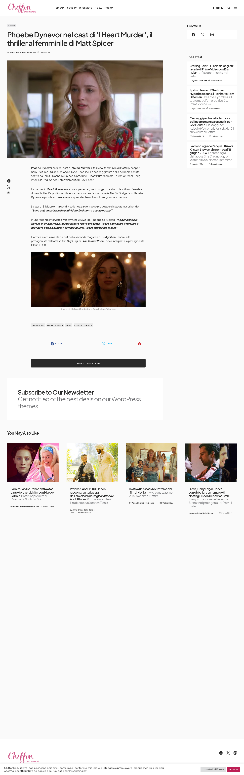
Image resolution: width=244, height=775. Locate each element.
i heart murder (55, 325)
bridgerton (38, 325)
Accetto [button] (233, 769)
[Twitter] (202, 34)
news (69, 325)
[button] (218, 8)
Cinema (11, 25)
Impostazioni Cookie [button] (213, 769)
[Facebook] (193, 34)
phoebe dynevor (83, 325)
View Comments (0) (88, 363)
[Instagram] (212, 34)
